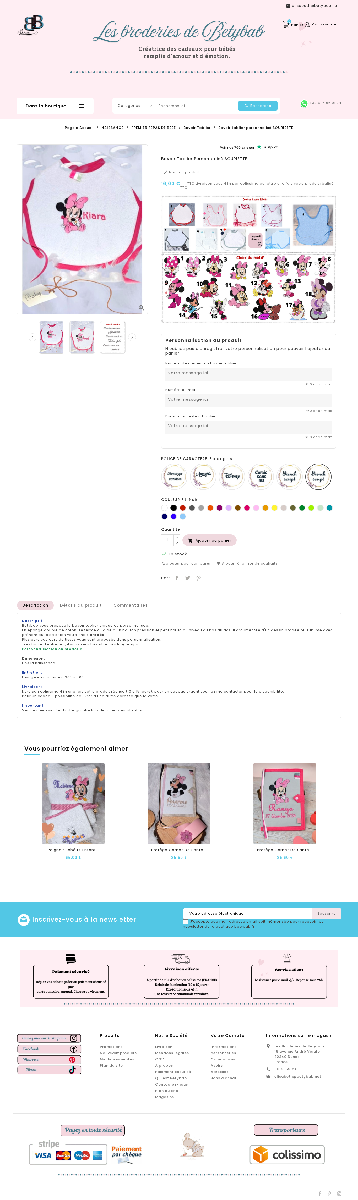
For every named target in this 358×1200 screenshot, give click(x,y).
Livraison (163, 1046)
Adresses (220, 1071)
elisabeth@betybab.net (297, 1076)
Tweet (187, 577)
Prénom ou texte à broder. (191, 416)
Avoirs (217, 1065)
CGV (159, 1059)
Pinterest (198, 577)
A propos (164, 1065)
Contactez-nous (171, 1084)
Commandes (223, 1059)
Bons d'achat (224, 1078)
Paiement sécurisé (173, 1071)
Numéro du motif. (182, 390)
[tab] (35, 605)
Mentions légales (172, 1052)
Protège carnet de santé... (179, 850)
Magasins (164, 1096)
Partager (176, 577)
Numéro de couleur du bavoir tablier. (201, 363)
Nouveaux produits (118, 1052)
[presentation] (32, 337)
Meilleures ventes (117, 1059)
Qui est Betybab (171, 1078)
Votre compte (228, 1035)
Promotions (111, 1046)
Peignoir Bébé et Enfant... (73, 850)
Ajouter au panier (209, 540)
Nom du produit (181, 172)
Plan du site (111, 1065)
